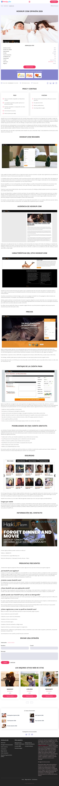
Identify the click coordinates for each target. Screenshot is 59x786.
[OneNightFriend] (21, 75)
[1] (8, 642)
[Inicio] (8, 2)
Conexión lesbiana (29, 746)
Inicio (23, 779)
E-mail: (32, 645)
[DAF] (32, 715)
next (31, 702)
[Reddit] (26, 734)
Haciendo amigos (18, 748)
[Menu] (29, 1)
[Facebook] (48, 83)
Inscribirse (54, 1)
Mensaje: (3, 651)
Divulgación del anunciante (7, 744)
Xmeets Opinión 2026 (12, 725)
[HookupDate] (4, 715)
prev (27, 702)
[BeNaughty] (38, 75)
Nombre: (3, 645)
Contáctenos (34, 779)
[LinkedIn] (50, 83)
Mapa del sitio (28, 779)
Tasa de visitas (29, 67)
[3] (11, 642)
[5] (13, 642)
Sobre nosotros (4, 746)
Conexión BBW (18, 746)
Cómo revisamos (4, 753)
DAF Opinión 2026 (39, 715)
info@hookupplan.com (43, 745)
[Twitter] (53, 83)
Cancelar (12, 662)
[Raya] (32, 721)
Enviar (5, 662)
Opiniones (3, 742)
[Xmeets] (4, 726)
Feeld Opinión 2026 (11, 720)
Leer (10, 693)
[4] (12, 642)
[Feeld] (4, 721)
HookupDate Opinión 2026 (13, 715)
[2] (9, 642)
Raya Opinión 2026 (39, 720)
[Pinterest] (56, 83)
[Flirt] (29, 75)
